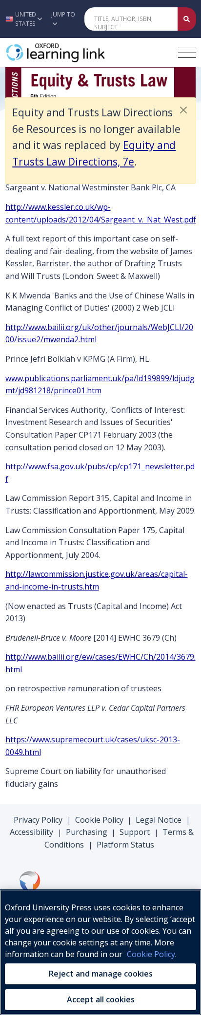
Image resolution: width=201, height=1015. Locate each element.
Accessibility (31, 832)
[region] (100, 952)
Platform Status (125, 844)
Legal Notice (158, 819)
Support (135, 832)
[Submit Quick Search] (187, 19)
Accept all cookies (101, 999)
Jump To (63, 14)
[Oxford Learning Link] (78, 52)
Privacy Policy (38, 819)
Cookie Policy (99, 819)
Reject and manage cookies (101, 973)
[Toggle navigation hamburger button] (187, 52)
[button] (22, 19)
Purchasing (86, 832)
